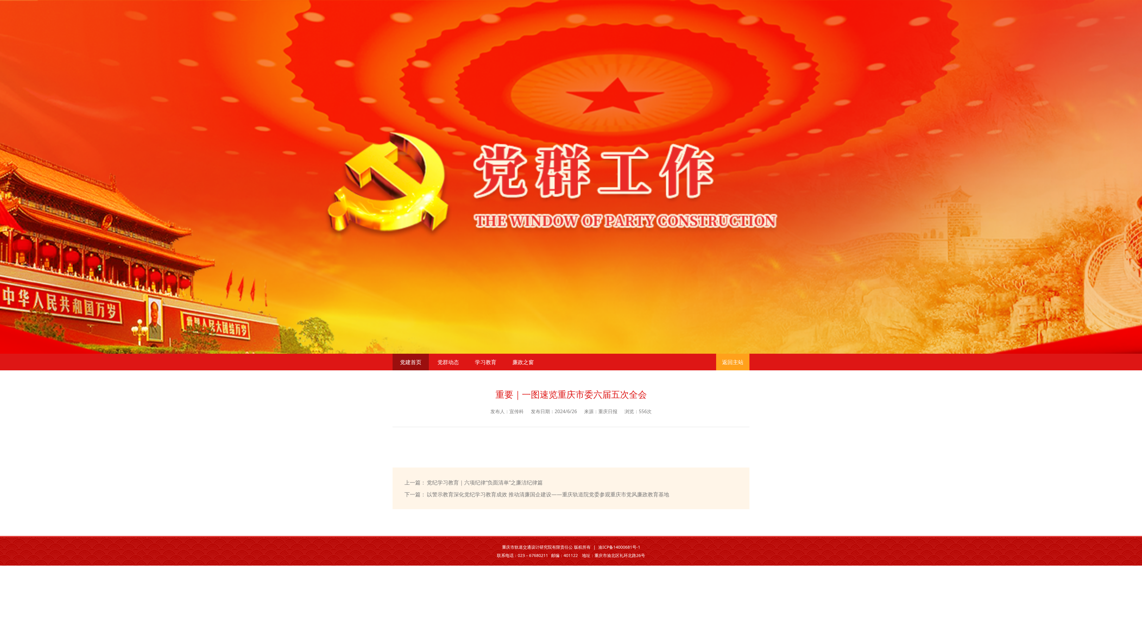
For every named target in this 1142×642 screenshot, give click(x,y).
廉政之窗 (523, 362)
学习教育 (485, 362)
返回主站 (732, 362)
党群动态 (448, 362)
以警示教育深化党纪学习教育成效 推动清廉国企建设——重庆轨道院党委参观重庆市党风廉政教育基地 (548, 494)
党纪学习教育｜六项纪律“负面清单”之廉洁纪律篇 (485, 482)
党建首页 (410, 362)
